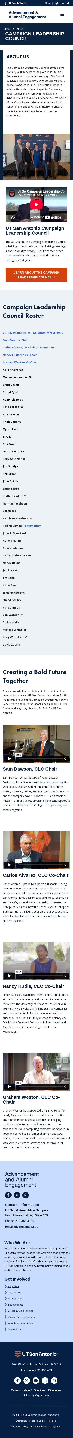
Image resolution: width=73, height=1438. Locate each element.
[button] (68, 3)
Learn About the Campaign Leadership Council (36, 275)
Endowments (15, 1304)
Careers (16, 1390)
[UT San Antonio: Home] (15, 3)
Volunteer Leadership (20, 1322)
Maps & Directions (34, 1390)
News (48, 3)
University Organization (36, 1395)
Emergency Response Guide (30, 1421)
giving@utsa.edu (26, 1226)
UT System (54, 1426)
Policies (52, 1421)
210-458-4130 (24, 1220)
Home (8, 29)
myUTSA (59, 3)
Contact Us (14, 1329)
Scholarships (15, 1298)
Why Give (13, 1286)
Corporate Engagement (22, 1316)
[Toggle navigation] (62, 15)
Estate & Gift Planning (21, 1310)
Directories (54, 1390)
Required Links (39, 1426)
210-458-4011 (44, 1370)
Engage (20, 29)
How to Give (15, 1292)
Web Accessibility (19, 1426)
